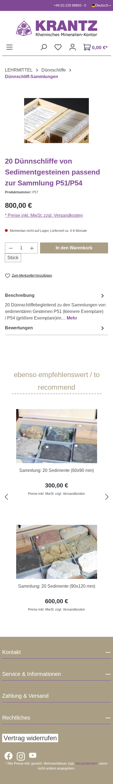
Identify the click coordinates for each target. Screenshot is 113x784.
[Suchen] (43, 47)
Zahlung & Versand (25, 696)
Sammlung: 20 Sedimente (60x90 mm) (56, 470)
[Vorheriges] (6, 497)
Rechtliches (16, 718)
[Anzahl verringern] (10, 247)
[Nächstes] (107, 497)
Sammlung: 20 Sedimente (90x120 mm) (56, 586)
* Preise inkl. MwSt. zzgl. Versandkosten (44, 215)
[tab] (55, 306)
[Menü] (9, 47)
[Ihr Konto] (72, 47)
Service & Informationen (31, 674)
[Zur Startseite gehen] (56, 28)
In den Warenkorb (74, 247)
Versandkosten (86, 763)
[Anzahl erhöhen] (32, 247)
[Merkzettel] (58, 47)
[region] (56, 497)
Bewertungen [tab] (19, 328)
